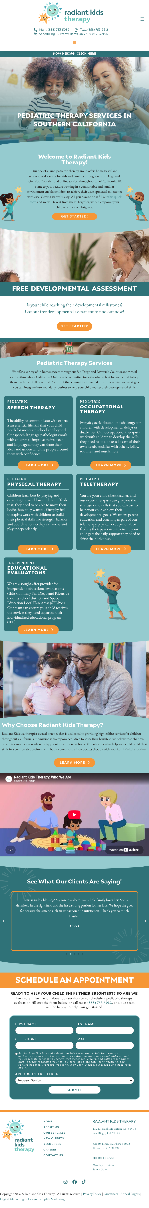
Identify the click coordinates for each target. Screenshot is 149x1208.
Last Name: (85, 1024)
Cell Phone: (26, 1039)
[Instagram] (65, 1182)
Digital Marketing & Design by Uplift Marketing (32, 1199)
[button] (75, 42)
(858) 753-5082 (99, 1002)
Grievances (111, 1193)
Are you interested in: (37, 1074)
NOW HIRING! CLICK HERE (74, 53)
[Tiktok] (83, 1182)
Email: (81, 1039)
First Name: (26, 1024)
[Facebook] (74, 1182)
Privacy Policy (92, 1193)
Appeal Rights (130, 1193)
